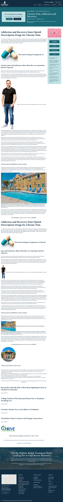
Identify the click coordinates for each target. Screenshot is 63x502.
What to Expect (51, 478)
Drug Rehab (20, 480)
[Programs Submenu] (41, 5)
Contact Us (60, 4)
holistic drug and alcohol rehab (31, 380)
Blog (49, 489)
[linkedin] (49, 2)
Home (35, 4)
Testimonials (35, 484)
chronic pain (42, 260)
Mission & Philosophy (37, 486)
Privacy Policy (27, 500)
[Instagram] (46, 2)
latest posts (24, 382)
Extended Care (20, 487)
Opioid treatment (4, 159)
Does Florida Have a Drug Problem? (53, 68)
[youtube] (51, 2)
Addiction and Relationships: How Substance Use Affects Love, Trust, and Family (54, 61)
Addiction (32, 11)
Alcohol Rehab (20, 477)
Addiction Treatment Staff (37, 487)
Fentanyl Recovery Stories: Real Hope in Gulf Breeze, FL (54, 77)
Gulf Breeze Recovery (9, 440)
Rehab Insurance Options (52, 486)
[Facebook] (44, 2)
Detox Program (21, 478)
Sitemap (31, 500)
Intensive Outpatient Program (23, 484)
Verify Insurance (51, 477)
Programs (39, 4)
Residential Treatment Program (23, 481)
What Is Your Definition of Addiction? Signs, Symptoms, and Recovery (54, 80)
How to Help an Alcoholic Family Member (53, 58)
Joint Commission (10, 378)
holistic (33, 369)
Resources (54, 4)
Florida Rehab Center (14, 500)
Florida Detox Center (21, 500)
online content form (30, 464)
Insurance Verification (52, 487)
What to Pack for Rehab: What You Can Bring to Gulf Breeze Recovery (54, 73)
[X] (48, 2)
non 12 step (22, 380)
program (36, 371)
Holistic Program (21, 491)
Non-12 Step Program (22, 488)
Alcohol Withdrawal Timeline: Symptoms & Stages (54, 65)
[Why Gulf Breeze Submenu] (49, 5)
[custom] (52, 2)
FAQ (49, 480)
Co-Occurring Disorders (37, 480)
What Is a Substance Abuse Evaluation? (53, 70)
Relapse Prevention (21, 490)
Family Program (21, 493)
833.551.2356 (24, 210)
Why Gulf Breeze (46, 4)
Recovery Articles (51, 490)
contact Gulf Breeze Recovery (13, 210)
